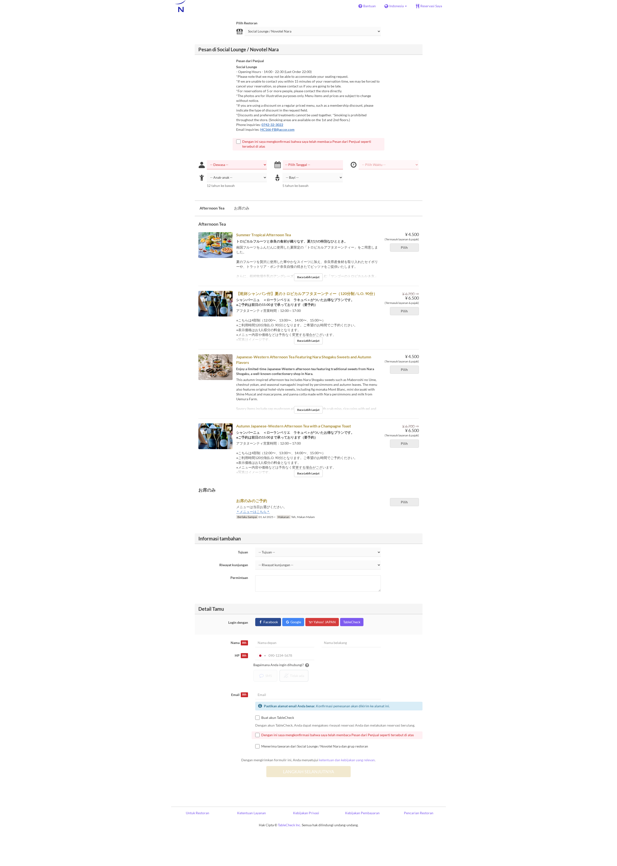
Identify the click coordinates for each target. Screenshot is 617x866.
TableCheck (351, 622)
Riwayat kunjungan (233, 565)
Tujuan (243, 552)
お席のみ (241, 208)
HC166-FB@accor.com (277, 129)
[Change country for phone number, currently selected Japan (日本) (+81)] (261, 655)
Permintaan (239, 578)
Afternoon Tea (212, 208)
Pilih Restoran (246, 23)
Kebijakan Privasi (306, 813)
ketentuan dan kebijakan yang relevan (347, 760)
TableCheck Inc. (289, 825)
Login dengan (238, 622)
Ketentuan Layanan (251, 813)
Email (238, 695)
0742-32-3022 (272, 125)
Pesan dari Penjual (250, 61)
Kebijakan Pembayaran (362, 813)
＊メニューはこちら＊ (253, 512)
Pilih (404, 247)
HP (240, 655)
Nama (238, 643)
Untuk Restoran (197, 813)
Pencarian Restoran (418, 813)
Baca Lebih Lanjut (308, 277)
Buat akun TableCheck (277, 717)
